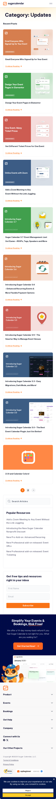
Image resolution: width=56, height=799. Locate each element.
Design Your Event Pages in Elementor (23, 103)
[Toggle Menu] (51, 4)
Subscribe (28, 605)
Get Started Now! (26, 646)
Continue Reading (12, 66)
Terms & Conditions (10, 760)
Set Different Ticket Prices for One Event (24, 146)
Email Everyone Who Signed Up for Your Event (26, 59)
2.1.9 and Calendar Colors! (17, 474)
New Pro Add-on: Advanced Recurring (25, 537)
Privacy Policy (8, 764)
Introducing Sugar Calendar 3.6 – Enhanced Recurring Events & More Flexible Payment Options (20, 289)
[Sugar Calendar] (13, 3)
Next (33, 494)
